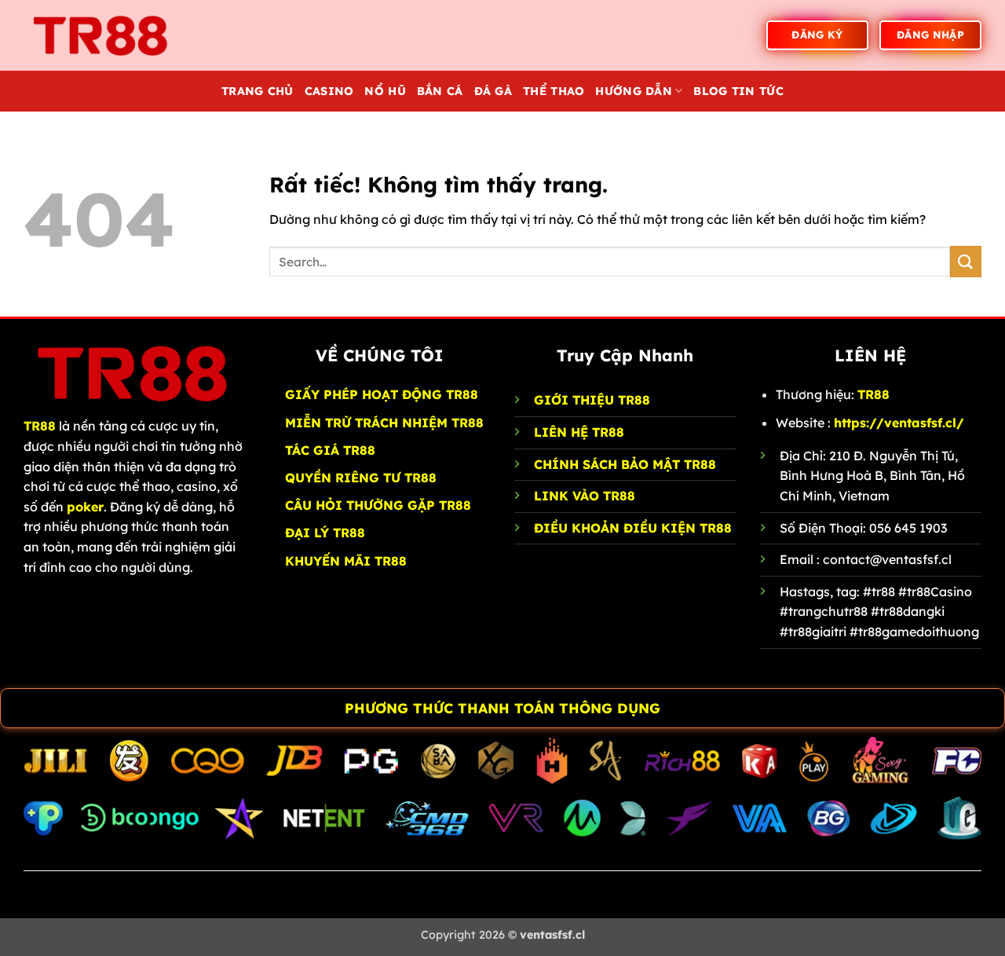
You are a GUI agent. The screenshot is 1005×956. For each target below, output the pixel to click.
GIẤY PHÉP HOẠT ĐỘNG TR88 (381, 394)
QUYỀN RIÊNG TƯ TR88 (361, 477)
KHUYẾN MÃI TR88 (346, 561)
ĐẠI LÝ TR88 (325, 532)
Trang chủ (257, 91)
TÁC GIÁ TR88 (330, 450)
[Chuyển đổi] (16, 710)
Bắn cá (440, 91)
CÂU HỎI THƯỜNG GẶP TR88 (378, 505)
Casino (329, 91)
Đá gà (493, 91)
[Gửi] (965, 261)
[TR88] (102, 35)
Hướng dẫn (633, 91)
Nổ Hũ (384, 91)
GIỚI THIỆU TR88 (592, 400)
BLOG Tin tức (738, 91)
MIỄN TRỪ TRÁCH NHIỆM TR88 (384, 422)
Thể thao (553, 91)
